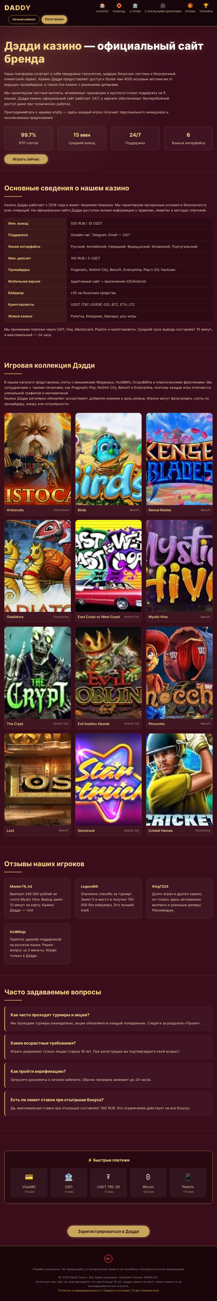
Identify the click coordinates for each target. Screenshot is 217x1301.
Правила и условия (116, 1290)
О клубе (135, 8)
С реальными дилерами (163, 8)
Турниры (206, 8)
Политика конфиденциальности (79, 1290)
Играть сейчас (26, 159)
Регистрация (54, 19)
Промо (190, 8)
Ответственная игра (145, 1290)
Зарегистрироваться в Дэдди (108, 1231)
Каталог (102, 8)
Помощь (119, 8)
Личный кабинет (24, 19)
